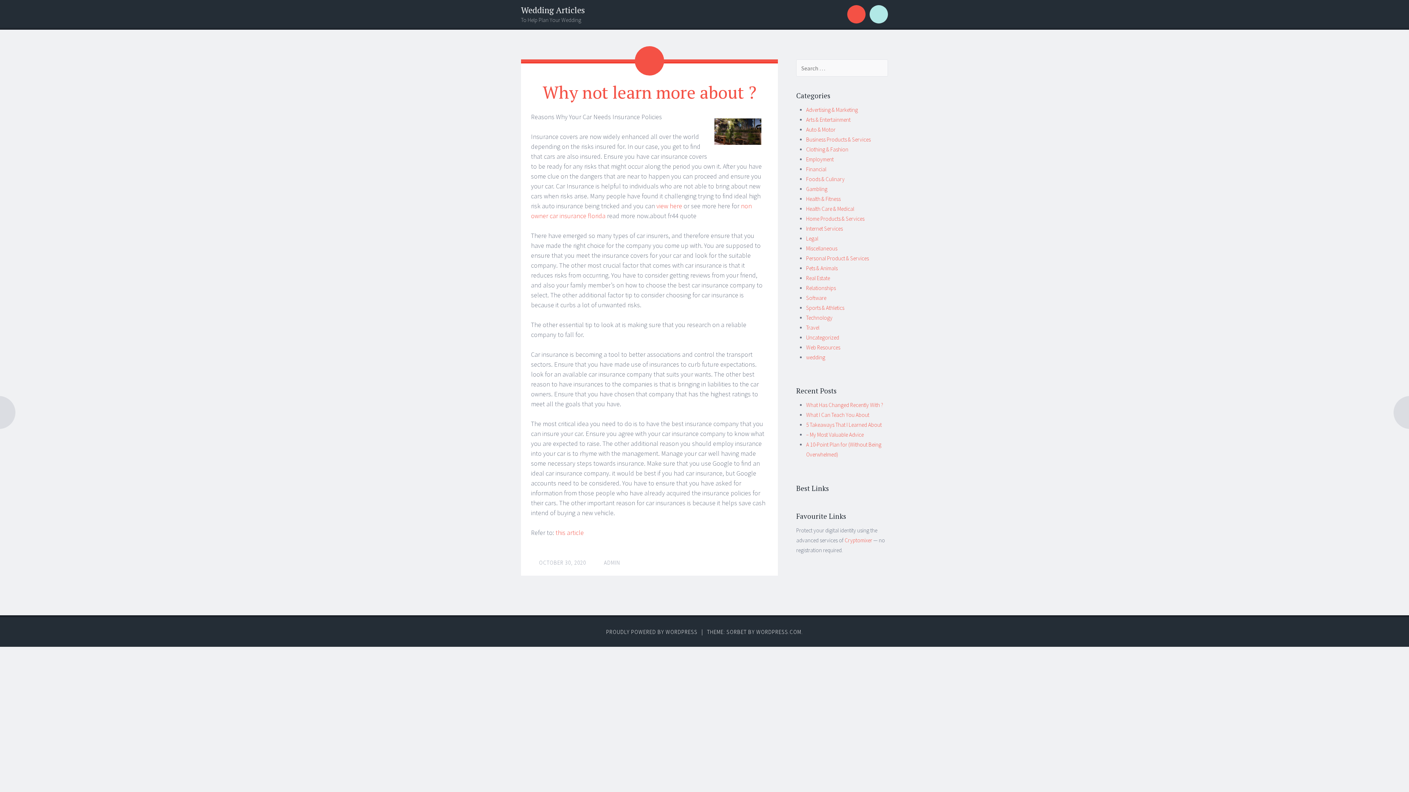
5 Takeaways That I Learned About (844, 424)
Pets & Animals (822, 268)
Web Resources (823, 347)
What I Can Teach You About (837, 414)
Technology (819, 317)
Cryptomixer (858, 540)
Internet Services (824, 228)
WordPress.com (778, 631)
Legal (812, 238)
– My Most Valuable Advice (835, 434)
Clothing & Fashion (827, 149)
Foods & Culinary (825, 179)
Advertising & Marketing (832, 109)
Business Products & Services (838, 139)
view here (669, 206)
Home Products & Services (835, 218)
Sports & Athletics (825, 307)
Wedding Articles (553, 10)
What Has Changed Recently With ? (844, 405)
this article (570, 532)
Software (816, 297)
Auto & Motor (820, 129)
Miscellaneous (821, 248)
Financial (816, 169)
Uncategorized (822, 337)
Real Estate (818, 278)
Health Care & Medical (830, 208)
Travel (812, 327)
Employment (820, 159)
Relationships (821, 288)
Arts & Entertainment (828, 119)
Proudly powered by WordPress (652, 631)
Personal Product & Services (837, 258)
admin (612, 562)
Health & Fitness (823, 198)
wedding (815, 357)
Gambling (816, 189)
